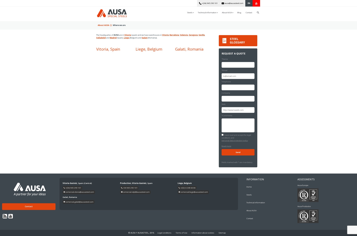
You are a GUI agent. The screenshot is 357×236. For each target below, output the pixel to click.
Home (249, 187)
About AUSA (103, 25)
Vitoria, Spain (108, 49)
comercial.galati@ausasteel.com (79, 202)
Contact (29, 206)
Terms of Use (181, 233)
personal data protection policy (235, 140)
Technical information (255, 202)
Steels (249, 195)
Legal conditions (164, 233)
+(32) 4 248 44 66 (188, 188)
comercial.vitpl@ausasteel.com (136, 192)
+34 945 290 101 (130, 188)
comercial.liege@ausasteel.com (194, 192)
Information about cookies (203, 233)
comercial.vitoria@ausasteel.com (80, 192)
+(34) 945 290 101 (73, 188)
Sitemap (222, 233)
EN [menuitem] (249, 3)
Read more (226, 146)
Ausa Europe (302, 185)
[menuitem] (249, 3)
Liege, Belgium (149, 49)
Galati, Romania (189, 49)
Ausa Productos (304, 206)
